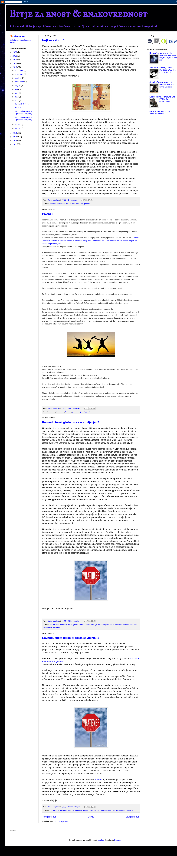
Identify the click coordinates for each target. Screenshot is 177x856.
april (17, 101)
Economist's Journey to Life (162, 97)
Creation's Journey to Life (161, 82)
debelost (53, 204)
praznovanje (77, 412)
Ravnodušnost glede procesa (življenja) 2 (70, 422)
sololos (101, 840)
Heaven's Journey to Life (160, 53)
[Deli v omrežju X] (87, 200)
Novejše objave (49, 817)
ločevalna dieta (77, 204)
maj (16, 97)
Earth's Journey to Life (159, 111)
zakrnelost (57, 627)
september (19, 82)
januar (18, 128)
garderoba (61, 204)
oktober (18, 78)
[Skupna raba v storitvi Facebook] (89, 200)
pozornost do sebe (122, 625)
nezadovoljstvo (103, 625)
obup (112, 625)
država (52, 412)
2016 (15, 63)
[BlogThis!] (84, 200)
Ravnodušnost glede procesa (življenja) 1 (70, 637)
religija (85, 412)
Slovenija (91, 412)
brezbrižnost (54, 625)
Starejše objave (132, 817)
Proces (98, 779)
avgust (18, 85)
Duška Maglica (18, 36)
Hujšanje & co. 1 (53, 40)
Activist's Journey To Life (161, 68)
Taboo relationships (156, 114)
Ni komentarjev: (74, 408)
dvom (70, 625)
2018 (15, 56)
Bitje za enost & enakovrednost (79, 13)
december (19, 71)
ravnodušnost (94, 810)
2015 (15, 67)
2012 (15, 140)
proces (85, 810)
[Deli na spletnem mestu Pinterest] (91, 200)
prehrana (133, 625)
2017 (15, 60)
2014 (15, 133)
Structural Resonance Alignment (112, 810)
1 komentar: (73, 200)
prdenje (87, 204)
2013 (15, 137)
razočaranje (47, 627)
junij (17, 93)
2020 (15, 52)
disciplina (63, 810)
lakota (68, 204)
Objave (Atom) (62, 821)
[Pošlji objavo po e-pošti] (82, 200)
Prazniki (47, 214)
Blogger (117, 840)
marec (18, 124)
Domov (91, 817)
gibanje (76, 625)
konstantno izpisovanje (88, 625)
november (19, 74)
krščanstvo (60, 412)
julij (16, 89)
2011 (15, 144)
